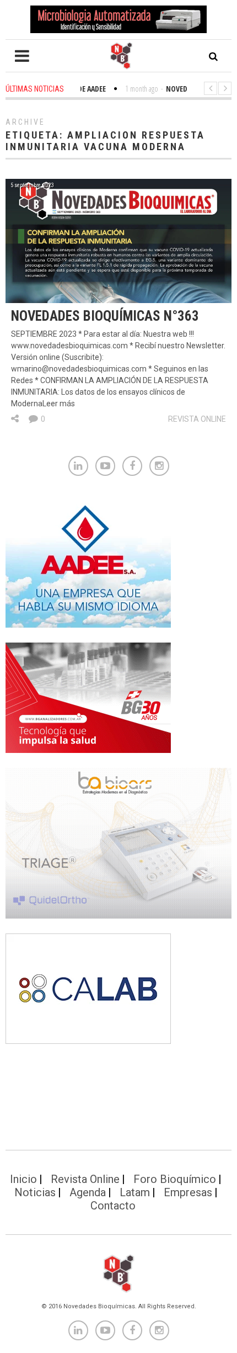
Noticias (35, 1192)
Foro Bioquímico (174, 1179)
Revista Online (197, 419)
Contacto (113, 1205)
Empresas (188, 1192)
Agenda (87, 1192)
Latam (135, 1192)
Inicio (23, 1179)
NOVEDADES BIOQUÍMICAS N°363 (105, 316)
